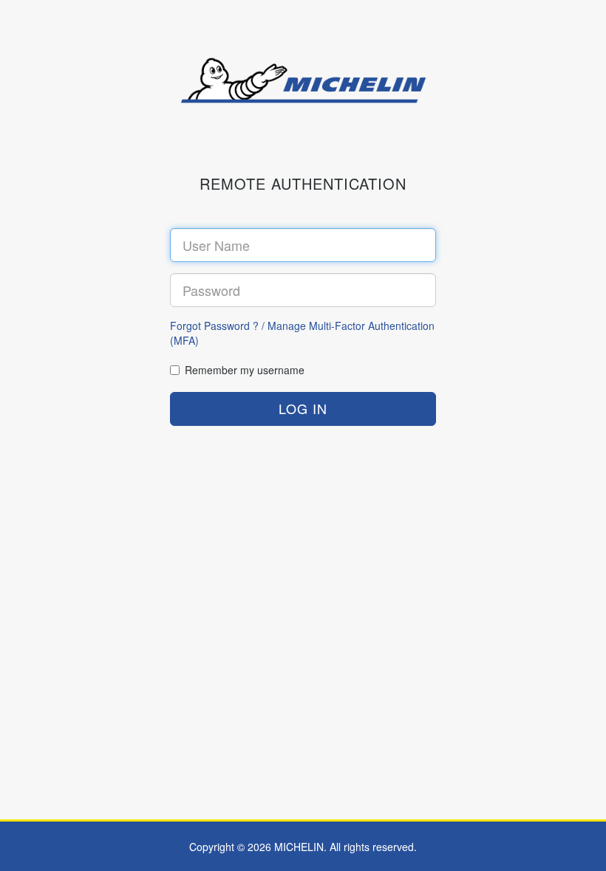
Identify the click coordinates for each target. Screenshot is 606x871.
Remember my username (244, 369)
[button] (303, 409)
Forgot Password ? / (219, 325)
